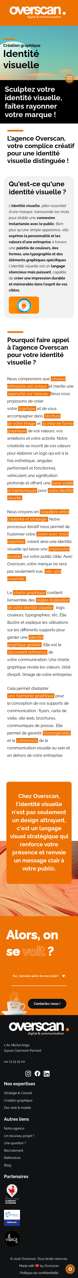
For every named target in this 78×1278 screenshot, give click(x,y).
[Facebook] (39, 1074)
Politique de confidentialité (39, 1273)
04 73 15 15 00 (14, 1061)
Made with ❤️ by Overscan (39, 1266)
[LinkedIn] (48, 1074)
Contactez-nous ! (47, 1004)
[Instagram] (29, 1074)
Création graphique (21, 45)
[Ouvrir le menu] (69, 78)
